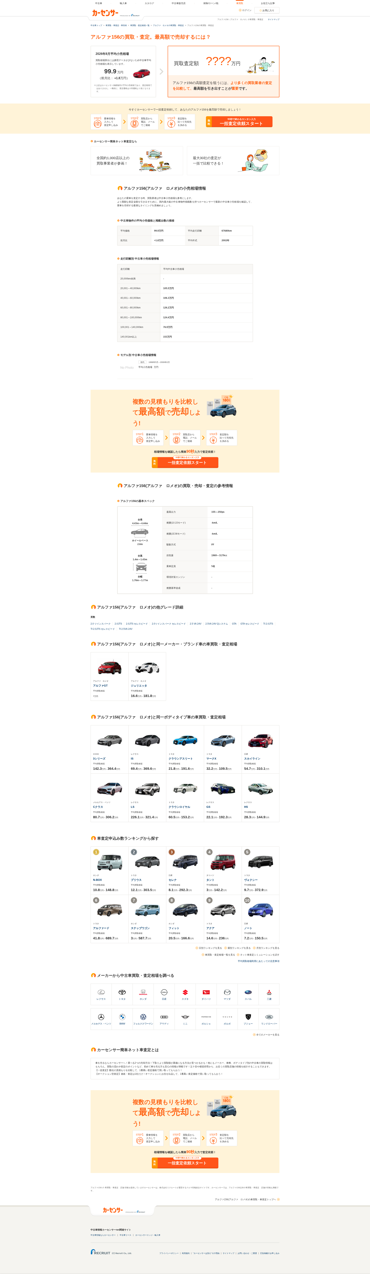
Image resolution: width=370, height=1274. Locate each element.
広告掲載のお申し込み (269, 1253)
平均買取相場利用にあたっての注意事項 (258, 961)
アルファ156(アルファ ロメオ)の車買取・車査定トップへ (245, 1199)
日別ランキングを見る (210, 948)
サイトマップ (273, 19)
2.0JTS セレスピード (137, 623)
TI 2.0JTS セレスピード (103, 629)
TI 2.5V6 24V (125, 629)
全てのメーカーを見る (267, 1034)
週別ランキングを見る (239, 948)
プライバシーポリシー (169, 1253)
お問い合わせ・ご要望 (247, 1253)
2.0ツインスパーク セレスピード (169, 623)
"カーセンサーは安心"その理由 (206, 1253)
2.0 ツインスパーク (101, 623)
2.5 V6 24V (195, 623)
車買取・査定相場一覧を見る (220, 954)
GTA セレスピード (249, 623)
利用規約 (186, 1253)
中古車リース (125, 1235)
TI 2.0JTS (268, 623)
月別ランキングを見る (267, 948)
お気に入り (268, 10)
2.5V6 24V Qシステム (216, 623)
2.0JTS (118, 623)
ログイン (246, 10)
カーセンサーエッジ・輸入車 (147, 1235)
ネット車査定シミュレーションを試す (259, 954)
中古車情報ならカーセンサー (103, 1235)
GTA (234, 623)
